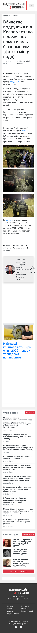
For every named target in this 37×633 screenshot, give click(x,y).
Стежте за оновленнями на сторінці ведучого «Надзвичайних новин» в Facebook (22, 269)
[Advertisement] (18, 303)
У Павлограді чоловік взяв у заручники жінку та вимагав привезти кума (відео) (14, 500)
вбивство (19, 245)
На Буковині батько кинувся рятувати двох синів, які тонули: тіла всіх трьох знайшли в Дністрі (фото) (18, 447)
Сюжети (10, 611)
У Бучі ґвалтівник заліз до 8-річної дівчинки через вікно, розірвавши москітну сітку (17, 467)
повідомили (15, 82)
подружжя (20, 248)
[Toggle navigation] (31, 5)
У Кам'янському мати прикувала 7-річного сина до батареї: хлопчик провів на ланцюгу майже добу (17, 478)
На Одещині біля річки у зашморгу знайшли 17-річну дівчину (17, 457)
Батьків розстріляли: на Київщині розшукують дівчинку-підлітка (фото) (22, 543)
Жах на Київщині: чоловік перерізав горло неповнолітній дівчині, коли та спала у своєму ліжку (18, 511)
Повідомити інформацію (18, 571)
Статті (9, 609)
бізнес (8, 245)
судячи (25, 131)
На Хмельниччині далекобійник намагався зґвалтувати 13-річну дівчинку (16, 522)
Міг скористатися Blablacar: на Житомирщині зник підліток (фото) (21, 563)
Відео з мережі (13, 614)
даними (9, 220)
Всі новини (30, 413)
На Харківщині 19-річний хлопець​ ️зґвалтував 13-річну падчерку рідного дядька (17, 489)
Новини (15, 16)
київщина (7, 248)
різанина (6, 250)
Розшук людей (27, 611)
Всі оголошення (28, 534)
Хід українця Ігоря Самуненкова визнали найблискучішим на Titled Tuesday (17, 437)
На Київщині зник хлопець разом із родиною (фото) (20, 552)
